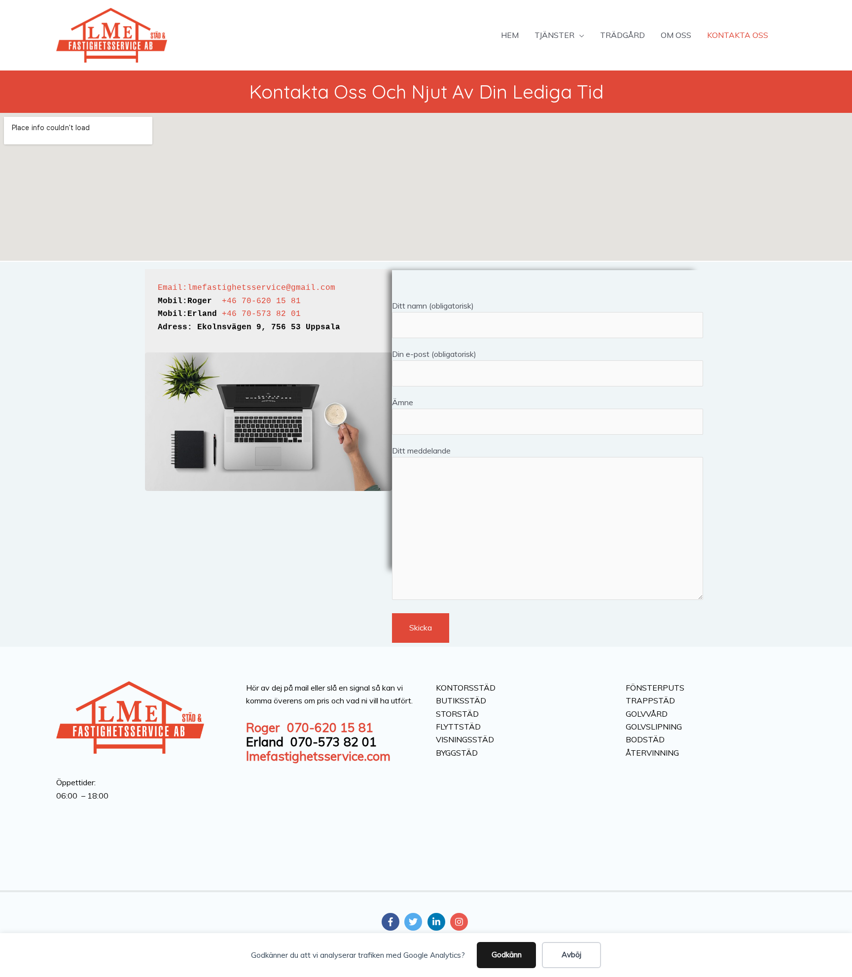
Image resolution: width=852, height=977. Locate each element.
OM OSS (676, 35)
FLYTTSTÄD (458, 727)
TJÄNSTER (554, 35)
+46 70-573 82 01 (261, 314)
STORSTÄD (457, 714)
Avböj (571, 954)
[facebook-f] (392, 922)
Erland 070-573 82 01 (311, 741)
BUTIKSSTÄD (461, 700)
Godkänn (507, 954)
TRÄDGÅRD (622, 35)
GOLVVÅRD (647, 714)
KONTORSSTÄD (466, 688)
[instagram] (460, 922)
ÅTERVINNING (652, 753)
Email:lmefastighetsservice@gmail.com (246, 287)
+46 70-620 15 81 (261, 301)
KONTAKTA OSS (737, 35)
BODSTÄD (645, 739)
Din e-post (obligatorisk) (434, 354)
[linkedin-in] (437, 922)
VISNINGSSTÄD (465, 739)
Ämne (402, 402)
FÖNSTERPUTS (655, 688)
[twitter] (414, 922)
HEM (510, 35)
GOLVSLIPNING (654, 727)
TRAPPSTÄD (650, 700)
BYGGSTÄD (457, 753)
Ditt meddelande (421, 450)
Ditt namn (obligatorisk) (433, 306)
